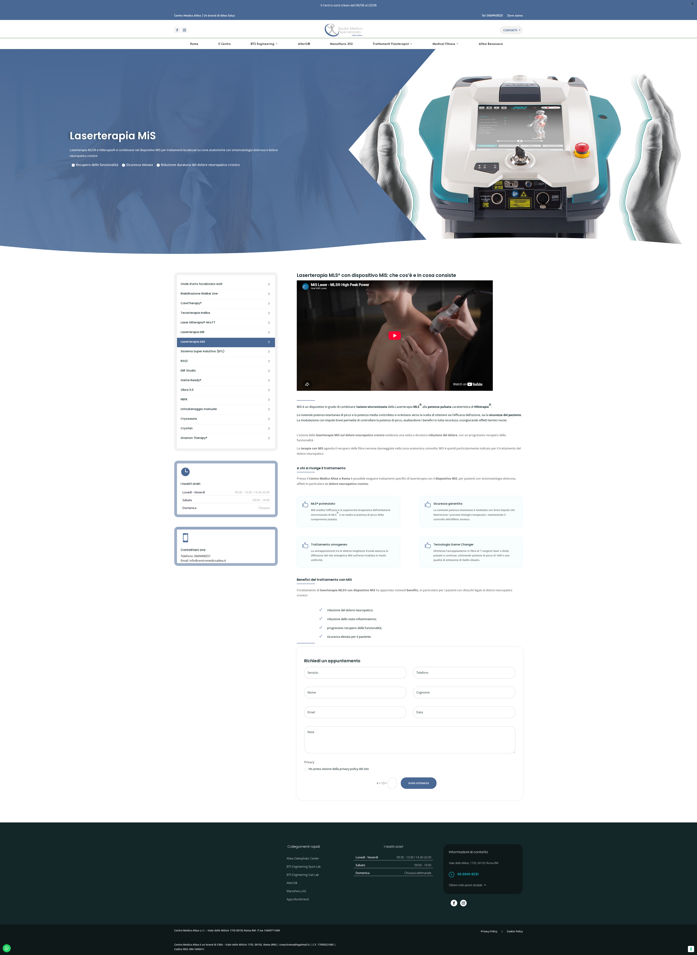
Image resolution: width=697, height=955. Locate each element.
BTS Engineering (262, 44)
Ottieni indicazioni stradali (465, 885)
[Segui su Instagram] (184, 30)
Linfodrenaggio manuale (199, 409)
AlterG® (304, 44)
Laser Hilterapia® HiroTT (198, 322)
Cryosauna (189, 419)
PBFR (184, 399)
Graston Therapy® (194, 438)
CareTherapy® (191, 303)
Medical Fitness (444, 44)
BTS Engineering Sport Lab (304, 867)
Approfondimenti (298, 899)
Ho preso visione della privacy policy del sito (339, 769)
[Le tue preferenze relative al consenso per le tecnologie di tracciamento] (691, 949)
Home (194, 44)
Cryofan (187, 428)
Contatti (510, 30)
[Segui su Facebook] (177, 30)
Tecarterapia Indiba (195, 313)
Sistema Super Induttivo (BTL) (203, 351)
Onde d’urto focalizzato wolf (201, 284)
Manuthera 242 (341, 44)
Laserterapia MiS (193, 342)
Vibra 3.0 (187, 390)
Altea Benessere (491, 44)
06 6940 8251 (468, 874)
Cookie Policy (515, 931)
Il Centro (224, 44)
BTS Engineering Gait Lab (303, 875)
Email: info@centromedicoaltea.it (203, 561)
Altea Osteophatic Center (303, 858)
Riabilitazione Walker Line (199, 293)
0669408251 (202, 556)
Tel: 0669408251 (493, 15)
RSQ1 (184, 361)
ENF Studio (188, 370)
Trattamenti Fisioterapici (391, 44)
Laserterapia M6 (192, 332)
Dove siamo (515, 15)
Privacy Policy (489, 931)
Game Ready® (191, 380)
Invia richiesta (418, 783)
